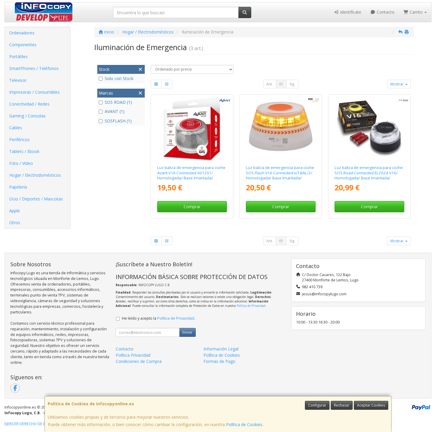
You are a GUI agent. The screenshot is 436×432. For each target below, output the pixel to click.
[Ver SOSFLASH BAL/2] (281, 128)
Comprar (192, 206)
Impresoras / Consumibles (34, 92)
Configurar (317, 405)
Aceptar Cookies (371, 405)
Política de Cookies (244, 424)
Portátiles (18, 56)
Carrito (416, 12)
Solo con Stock (119, 78)
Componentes (22, 44)
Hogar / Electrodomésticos (35, 175)
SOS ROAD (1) (118, 102)
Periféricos (19, 139)
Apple (14, 210)
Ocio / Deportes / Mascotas (36, 199)
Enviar (187, 332)
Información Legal (220, 349)
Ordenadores (21, 33)
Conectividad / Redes (29, 104)
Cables (15, 127)
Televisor (18, 80)
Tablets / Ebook (24, 151)
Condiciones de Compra (139, 361)
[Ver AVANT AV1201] (192, 128)
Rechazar (341, 405)
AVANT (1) (115, 111)
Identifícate (350, 12)
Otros (14, 222)
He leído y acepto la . (158, 318)
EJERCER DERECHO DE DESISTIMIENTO (37, 423)
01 (281, 84)
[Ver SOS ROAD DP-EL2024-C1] (369, 128)
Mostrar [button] (397, 84)
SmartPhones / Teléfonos (34, 68)
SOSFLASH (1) (118, 121)
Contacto (384, 12)
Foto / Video (21, 163)
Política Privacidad (133, 355)
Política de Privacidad (251, 306)
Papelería (18, 187)
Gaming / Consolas (27, 116)
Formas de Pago (219, 361)
